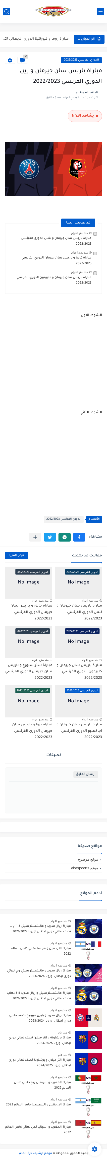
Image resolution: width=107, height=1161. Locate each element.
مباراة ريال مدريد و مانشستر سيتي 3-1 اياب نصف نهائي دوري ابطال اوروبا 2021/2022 (40, 929)
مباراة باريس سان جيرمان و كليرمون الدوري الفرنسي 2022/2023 (79, 672)
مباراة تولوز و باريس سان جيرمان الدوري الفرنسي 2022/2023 (31, 612)
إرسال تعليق (86, 774)
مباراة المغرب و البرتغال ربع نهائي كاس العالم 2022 (42, 1085)
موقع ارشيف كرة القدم (35, 1153)
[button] (79, 537)
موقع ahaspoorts (84, 868)
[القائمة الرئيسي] (100, 11)
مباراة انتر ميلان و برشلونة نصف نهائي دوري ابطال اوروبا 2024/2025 (39, 1063)
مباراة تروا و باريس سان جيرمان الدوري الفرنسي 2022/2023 (32, 731)
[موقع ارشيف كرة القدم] (53, 11)
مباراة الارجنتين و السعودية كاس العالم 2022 (38, 1105)
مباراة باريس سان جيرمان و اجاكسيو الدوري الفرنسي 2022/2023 (79, 731)
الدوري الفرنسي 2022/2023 (81, 60)
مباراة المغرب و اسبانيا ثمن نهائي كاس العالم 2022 (38, 1130)
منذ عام (62, 1032)
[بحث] (6, 11)
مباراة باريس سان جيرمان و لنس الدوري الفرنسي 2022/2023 (79, 612)
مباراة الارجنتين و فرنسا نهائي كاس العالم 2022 (41, 951)
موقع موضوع (88, 859)
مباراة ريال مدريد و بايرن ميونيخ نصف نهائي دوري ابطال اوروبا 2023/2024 (40, 1018)
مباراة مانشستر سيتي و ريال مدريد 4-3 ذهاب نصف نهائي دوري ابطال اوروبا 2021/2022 (39, 996)
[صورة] (88, 928)
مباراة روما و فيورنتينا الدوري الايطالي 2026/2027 (35, 39)
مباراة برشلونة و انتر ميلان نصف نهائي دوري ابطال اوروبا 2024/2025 (39, 1040)
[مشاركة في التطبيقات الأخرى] (35, 537)
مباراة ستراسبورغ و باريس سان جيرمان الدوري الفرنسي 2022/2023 (28, 672)
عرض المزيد (17, 555)
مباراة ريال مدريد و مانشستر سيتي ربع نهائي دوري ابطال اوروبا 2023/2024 (39, 973)
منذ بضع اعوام (79, 233)
